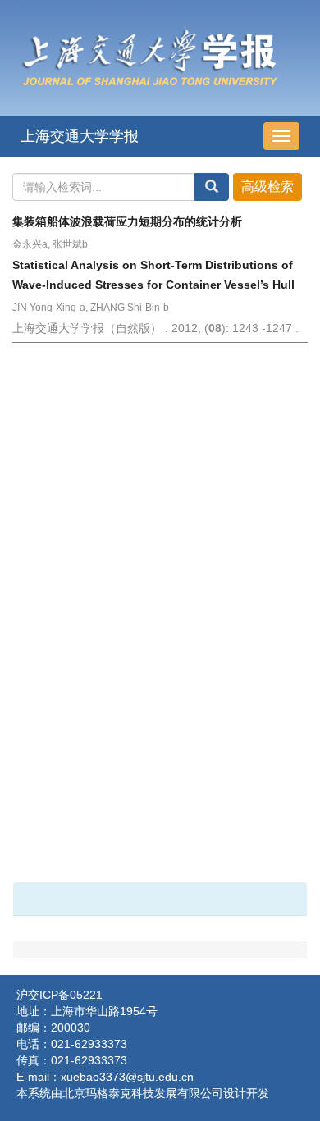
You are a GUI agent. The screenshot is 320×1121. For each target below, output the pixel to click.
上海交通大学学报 (80, 136)
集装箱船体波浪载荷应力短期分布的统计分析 (130, 221)
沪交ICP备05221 (59, 994)
